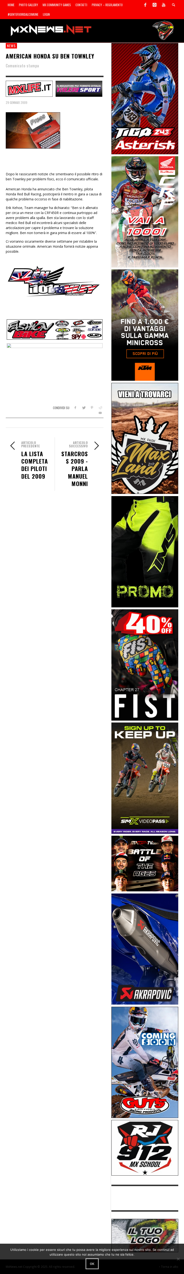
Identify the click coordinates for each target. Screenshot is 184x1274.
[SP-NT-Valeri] (79, 88)
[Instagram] (154, 5)
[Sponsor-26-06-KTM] (144, 324)
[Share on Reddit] (100, 407)
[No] (178, 1259)
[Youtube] (163, 5)
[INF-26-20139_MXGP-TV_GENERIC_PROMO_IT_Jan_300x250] (144, 863)
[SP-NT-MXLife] (29, 88)
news (11, 45)
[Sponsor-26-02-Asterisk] (144, 98)
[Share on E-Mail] (100, 412)
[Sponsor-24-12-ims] (144, 551)
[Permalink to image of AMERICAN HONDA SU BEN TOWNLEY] (33, 130)
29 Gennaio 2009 (16, 102)
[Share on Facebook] (75, 407)
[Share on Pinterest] (92, 407)
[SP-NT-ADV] (144, 1235)
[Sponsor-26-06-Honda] (144, 211)
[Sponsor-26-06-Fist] (144, 664)
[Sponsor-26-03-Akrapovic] (144, 948)
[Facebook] (145, 5)
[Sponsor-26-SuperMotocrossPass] (144, 778)
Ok (92, 1264)
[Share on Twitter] (83, 407)
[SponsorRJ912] (144, 1147)
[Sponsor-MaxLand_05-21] (144, 438)
